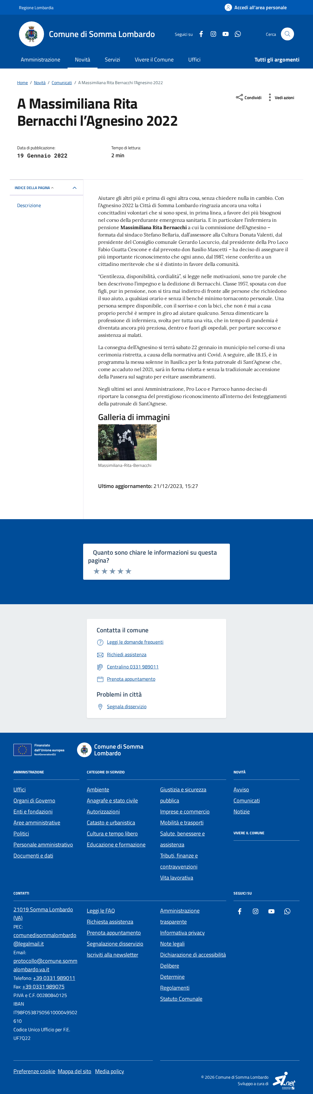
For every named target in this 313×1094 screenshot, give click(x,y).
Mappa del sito (74, 1071)
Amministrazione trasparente (180, 916)
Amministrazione (40, 59)
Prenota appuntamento (114, 932)
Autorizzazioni (103, 811)
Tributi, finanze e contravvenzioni (179, 861)
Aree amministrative (36, 822)
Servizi (112, 59)
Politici (21, 833)
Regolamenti (175, 988)
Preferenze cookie (34, 1071)
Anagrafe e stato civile (112, 800)
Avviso (241, 789)
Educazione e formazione (116, 844)
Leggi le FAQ (101, 910)
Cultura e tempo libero (112, 833)
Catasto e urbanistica (111, 822)
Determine (172, 977)
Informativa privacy (182, 932)
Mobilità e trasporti (182, 822)
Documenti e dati (33, 855)
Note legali (172, 944)
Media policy (109, 1071)
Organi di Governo (34, 800)
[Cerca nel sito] (287, 34)
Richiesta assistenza (110, 921)
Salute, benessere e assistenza (182, 839)
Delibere (169, 966)
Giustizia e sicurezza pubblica (183, 795)
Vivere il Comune (154, 59)
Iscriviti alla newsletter (112, 955)
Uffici (194, 59)
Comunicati (247, 800)
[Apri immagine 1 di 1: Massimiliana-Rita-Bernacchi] (127, 442)
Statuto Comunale (181, 999)
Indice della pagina (32, 188)
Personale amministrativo (43, 844)
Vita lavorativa (176, 877)
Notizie (242, 811)
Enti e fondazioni (33, 811)
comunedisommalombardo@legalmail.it (44, 939)
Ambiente (98, 789)
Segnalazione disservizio (115, 944)
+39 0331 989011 (54, 978)
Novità (82, 59)
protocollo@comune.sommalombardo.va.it (45, 965)
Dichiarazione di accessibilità (193, 955)
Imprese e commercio (185, 811)
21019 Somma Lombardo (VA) (43, 913)
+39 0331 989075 (43, 986)
